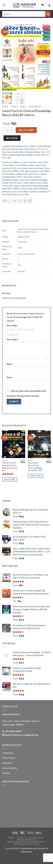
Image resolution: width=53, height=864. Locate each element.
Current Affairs (8, 165)
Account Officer (13, 162)
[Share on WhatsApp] (4, 200)
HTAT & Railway (8, 174)
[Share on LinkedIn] (30, 200)
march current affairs (20, 191)
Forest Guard (29, 149)
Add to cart (26, 130)
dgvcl (4, 149)
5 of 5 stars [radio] (12, 335)
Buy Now (12, 138)
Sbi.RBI (29, 155)
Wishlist (6, 773)
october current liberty (39, 191)
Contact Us (22, 838)
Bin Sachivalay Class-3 (21, 146)
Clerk (25, 162)
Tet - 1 (47, 155)
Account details (9, 768)
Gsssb (15, 152)
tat (19, 194)
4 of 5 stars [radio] (29, 329)
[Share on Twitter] (15, 200)
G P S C (39, 149)
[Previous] (6, 57)
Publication (20, 155)
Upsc (9, 158)
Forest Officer (13, 171)
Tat (42, 155)
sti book (9, 194)
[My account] (49, 5)
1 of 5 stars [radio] (7, 329)
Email (10, 377)
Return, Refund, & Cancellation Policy (26, 842)
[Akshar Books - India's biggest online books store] (25, 5)
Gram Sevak (35, 106)
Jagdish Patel (21, 174)
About (11, 838)
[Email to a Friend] (20, 200)
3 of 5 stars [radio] (19, 329)
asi (21, 162)
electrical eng (12, 149)
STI (34, 155)
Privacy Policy (36, 838)
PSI (3, 194)
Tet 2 (4, 158)
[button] (4, 4)
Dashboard (7, 752)
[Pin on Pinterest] (25, 200)
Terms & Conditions (26, 840)
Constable (32, 162)
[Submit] (48, 14)
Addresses (7, 762)
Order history (8, 757)
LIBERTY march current (22, 188)
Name (10, 364)
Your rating (12, 325)
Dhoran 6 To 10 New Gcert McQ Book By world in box (9, 467)
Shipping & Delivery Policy (27, 844)
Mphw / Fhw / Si (41, 152)
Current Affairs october (24, 165)
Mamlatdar (6, 191)
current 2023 (42, 162)
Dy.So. (14, 168)
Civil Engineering (43, 146)
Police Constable (9, 155)
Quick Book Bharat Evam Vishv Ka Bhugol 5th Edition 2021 (35, 467)
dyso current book (36, 168)
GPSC (22, 171)
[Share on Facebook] (9, 200)
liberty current (35, 183)
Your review (13, 339)
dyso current (23, 168)
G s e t (45, 149)
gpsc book (30, 171)
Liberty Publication (26, 152)
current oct (6, 168)
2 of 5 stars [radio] (12, 329)
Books (14, 106)
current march (40, 165)
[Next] (46, 57)
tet (22, 194)
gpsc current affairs (42, 171)
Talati (38, 155)
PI (49, 152)
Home (5, 106)
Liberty (26, 183)
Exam (23, 106)
